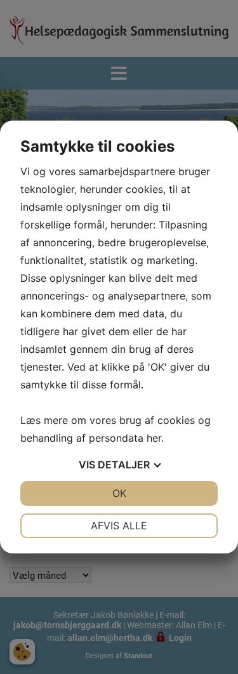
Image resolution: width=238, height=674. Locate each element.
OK (119, 493)
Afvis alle (119, 525)
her (154, 438)
